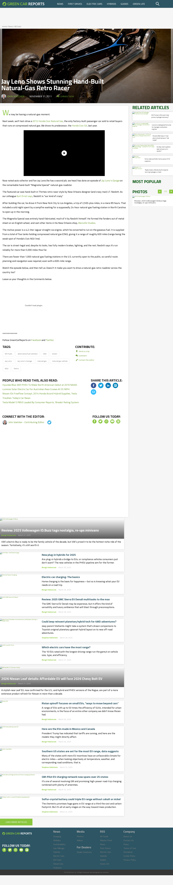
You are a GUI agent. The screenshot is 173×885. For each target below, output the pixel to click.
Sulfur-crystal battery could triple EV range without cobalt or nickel (81, 799)
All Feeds (104, 836)
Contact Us (128, 840)
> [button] (171, 191)
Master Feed (106, 840)
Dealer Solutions (84, 852)
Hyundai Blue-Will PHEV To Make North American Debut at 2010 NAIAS (39, 385)
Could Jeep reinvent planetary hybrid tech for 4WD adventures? (79, 621)
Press (126, 844)
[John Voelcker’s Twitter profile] (47, 422)
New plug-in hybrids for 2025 (59, 554)
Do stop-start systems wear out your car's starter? (163, 149)
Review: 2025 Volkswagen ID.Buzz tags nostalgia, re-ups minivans (50, 529)
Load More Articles (16, 822)
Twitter (50, 340)
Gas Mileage (58, 848)
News (60, 4)
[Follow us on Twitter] (100, 421)
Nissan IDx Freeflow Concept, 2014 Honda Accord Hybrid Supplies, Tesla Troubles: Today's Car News (39, 395)
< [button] (160, 191)
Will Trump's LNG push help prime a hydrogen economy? (160, 116)
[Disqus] (64, 475)
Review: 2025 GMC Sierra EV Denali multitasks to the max (76, 599)
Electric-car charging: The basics (61, 577)
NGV (6, 368)
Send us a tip (83, 351)
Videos (80, 840)
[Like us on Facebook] (94, 421)
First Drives (75, 4)
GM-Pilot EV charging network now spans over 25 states (75, 776)
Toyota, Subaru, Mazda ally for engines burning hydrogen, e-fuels (156, 171)
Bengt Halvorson (8, 535)
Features (57, 868)
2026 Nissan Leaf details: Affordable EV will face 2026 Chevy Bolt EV (51, 677)
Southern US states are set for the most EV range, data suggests (80, 751)
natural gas (42, 361)
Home (4, 26)
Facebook (36, 340)
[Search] (164, 4)
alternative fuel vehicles (28, 354)
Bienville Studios (86, 223)
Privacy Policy (129, 860)
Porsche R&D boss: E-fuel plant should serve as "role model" (161, 138)
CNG (44, 354)
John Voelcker (15, 96)
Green (54, 354)
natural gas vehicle (60, 361)
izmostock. (105, 872)
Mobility (57, 840)
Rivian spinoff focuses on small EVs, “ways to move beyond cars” (80, 703)
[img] (93, 385)
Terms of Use (129, 848)
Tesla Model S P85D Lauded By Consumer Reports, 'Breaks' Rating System (40, 402)
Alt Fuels (17, 26)
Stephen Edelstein (50, 638)
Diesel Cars (58, 864)
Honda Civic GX (79, 125)
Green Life (139, 4)
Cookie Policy (129, 856)
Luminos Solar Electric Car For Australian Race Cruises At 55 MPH (36, 389)
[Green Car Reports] (23, 4)
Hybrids (111, 4)
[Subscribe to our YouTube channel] (112, 421)
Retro (16, 368)
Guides (124, 4)
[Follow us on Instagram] (106, 421)
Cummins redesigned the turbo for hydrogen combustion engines (161, 127)
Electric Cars (94, 4)
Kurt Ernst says (24, 196)
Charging (57, 836)
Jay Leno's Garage (24, 361)
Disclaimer (128, 852)
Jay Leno (8, 361)
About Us (127, 836)
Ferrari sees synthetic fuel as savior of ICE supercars (157, 160)
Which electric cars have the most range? (66, 647)
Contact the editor (86, 360)
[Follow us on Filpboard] (118, 421)
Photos (80, 836)
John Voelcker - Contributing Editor (26, 422)
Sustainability (59, 844)
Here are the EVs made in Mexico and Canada (68, 729)
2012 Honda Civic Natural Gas (48, 121)
